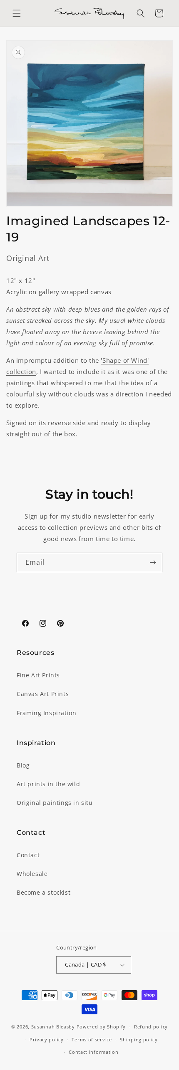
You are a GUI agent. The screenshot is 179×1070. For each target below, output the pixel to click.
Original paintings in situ (55, 803)
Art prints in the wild (48, 784)
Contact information (93, 1052)
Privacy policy (47, 1039)
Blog (23, 765)
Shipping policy (139, 1039)
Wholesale (32, 874)
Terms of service (92, 1039)
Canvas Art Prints (43, 694)
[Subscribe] (153, 562)
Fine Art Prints (38, 675)
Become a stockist (43, 892)
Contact (28, 855)
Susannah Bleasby (53, 1026)
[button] (16, 13)
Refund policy (151, 1026)
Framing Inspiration (46, 713)
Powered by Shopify (101, 1026)
